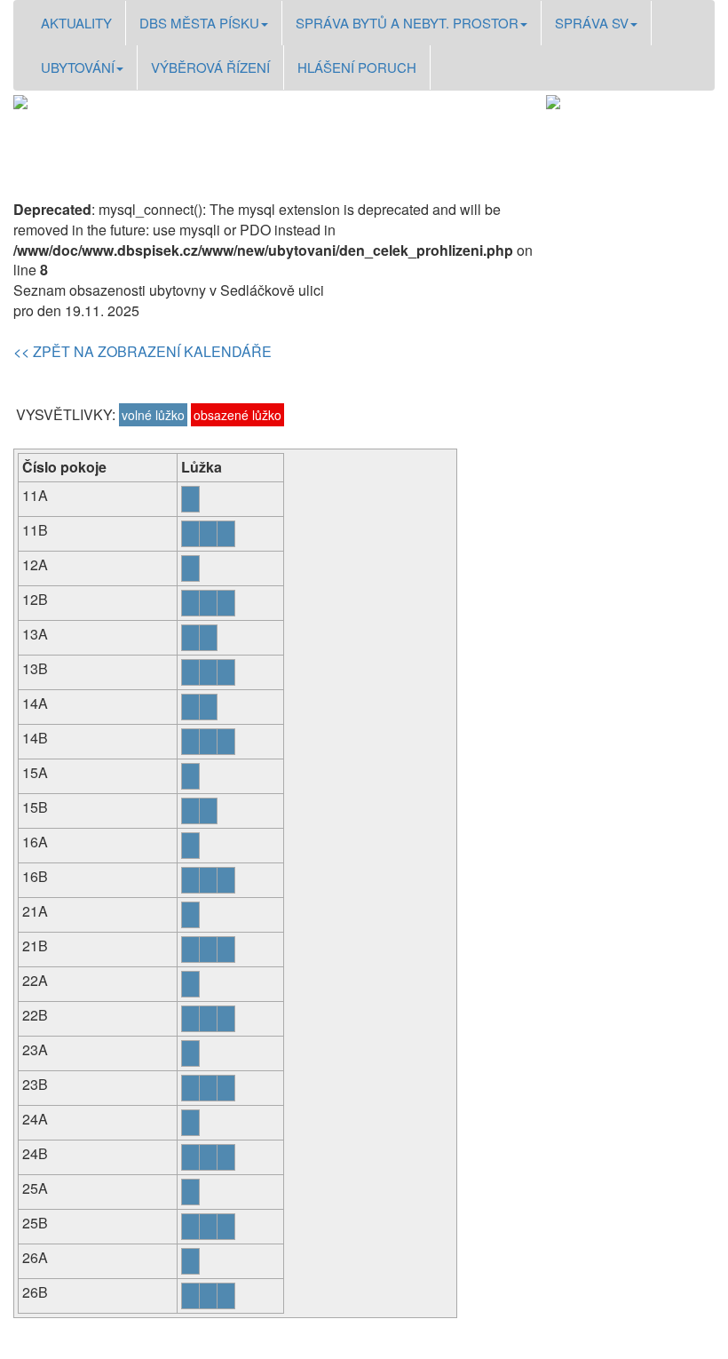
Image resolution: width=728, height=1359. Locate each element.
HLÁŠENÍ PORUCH (356, 67)
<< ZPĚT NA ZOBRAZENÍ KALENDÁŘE (142, 351)
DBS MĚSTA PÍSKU (199, 22)
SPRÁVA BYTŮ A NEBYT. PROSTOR (407, 22)
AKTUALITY (76, 22)
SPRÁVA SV (592, 22)
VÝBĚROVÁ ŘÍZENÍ (210, 67)
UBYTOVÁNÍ (78, 67)
